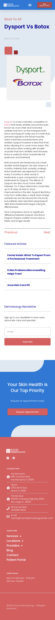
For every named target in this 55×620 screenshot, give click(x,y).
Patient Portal (16, 560)
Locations (13, 541)
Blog (10, 550)
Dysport (8, 121)
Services (12, 536)
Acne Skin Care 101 (18, 285)
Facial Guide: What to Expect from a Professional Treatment (28, 257)
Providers (13, 546)
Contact (12, 555)
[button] (30, 5)
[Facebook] (13, 458)
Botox (7, 124)
